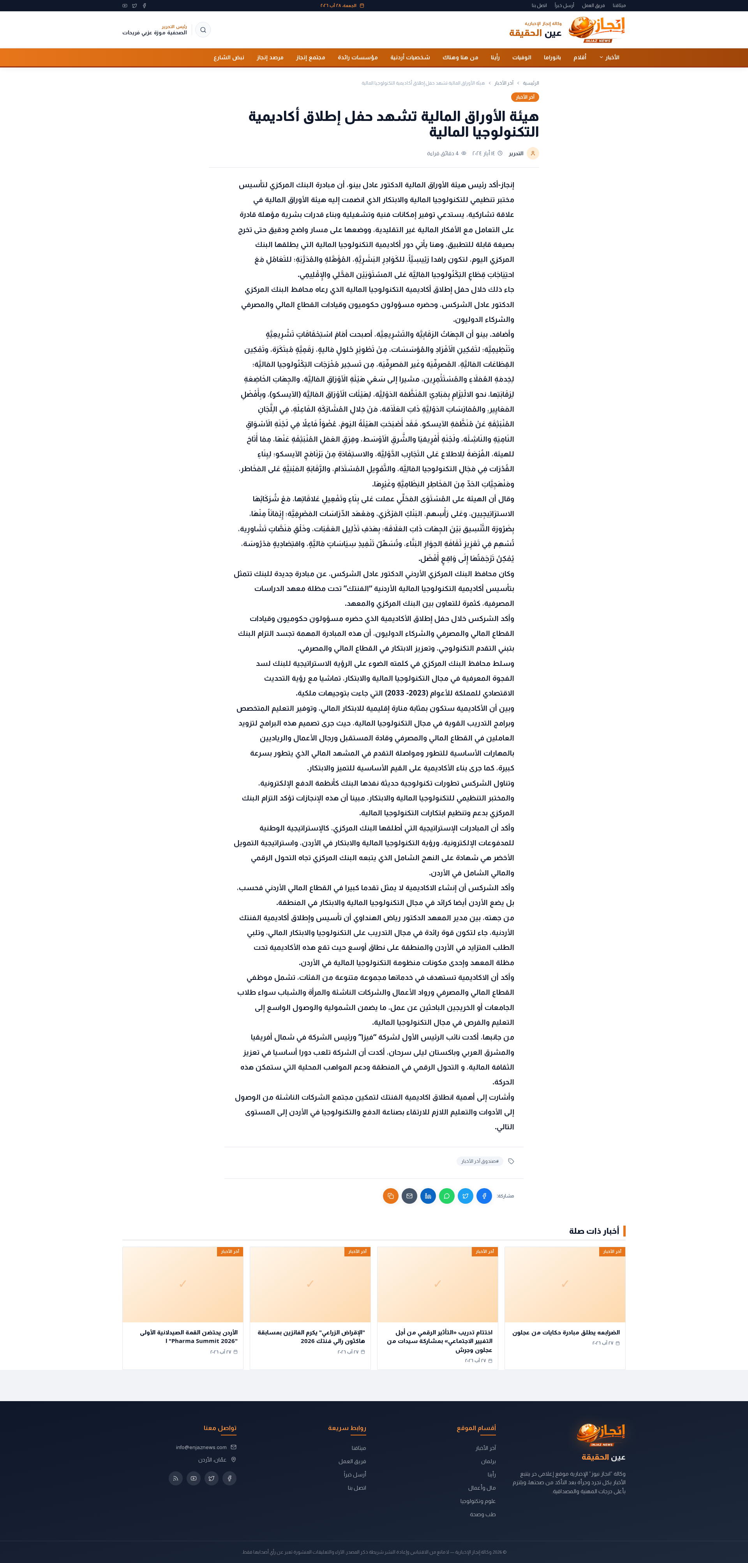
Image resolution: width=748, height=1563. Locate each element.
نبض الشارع (228, 57)
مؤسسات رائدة (358, 57)
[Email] (409, 1196)
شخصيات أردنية (410, 57)
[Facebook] (144, 5)
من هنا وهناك (460, 57)
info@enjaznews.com (201, 1447)
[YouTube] (124, 5)
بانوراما (552, 57)
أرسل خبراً (564, 5)
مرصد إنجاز (270, 57)
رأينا (495, 57)
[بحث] (203, 29)
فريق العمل (593, 5)
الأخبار (612, 57)
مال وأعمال (482, 1488)
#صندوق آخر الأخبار (480, 1161)
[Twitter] (134, 5)
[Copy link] (391, 1196)
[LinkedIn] (428, 1196)
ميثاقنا (619, 5)
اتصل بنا (539, 5)
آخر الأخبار (503, 83)
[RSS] (176, 1478)
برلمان (488, 1461)
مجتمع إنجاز (310, 57)
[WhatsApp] (447, 1196)
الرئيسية (531, 83)
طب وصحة (483, 1514)
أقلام (579, 57)
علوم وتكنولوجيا (478, 1501)
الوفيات (521, 57)
